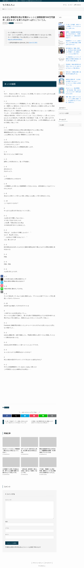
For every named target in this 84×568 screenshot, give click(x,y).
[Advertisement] (29, 60)
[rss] (78, 1)
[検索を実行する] (79, 17)
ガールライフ (48, 562)
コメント (8, 499)
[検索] (80, 1)
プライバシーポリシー (38, 562)
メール (7, 528)
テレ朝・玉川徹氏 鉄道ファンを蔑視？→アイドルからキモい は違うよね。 (73, 26)
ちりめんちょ (9, 5)
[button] (7, 415)
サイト (7, 534)
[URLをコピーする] (52, 415)
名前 (6, 521)
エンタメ (11, 23)
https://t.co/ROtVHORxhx (15, 39)
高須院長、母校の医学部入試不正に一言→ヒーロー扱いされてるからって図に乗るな (73, 66)
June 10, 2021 (33, 42)
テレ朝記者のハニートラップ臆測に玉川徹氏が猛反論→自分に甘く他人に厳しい (73, 58)
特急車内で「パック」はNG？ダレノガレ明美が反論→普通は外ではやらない (73, 42)
